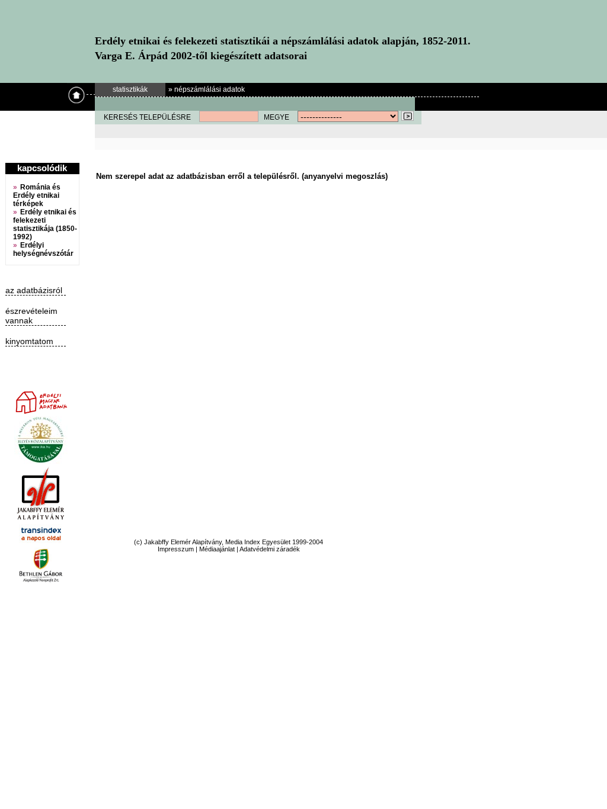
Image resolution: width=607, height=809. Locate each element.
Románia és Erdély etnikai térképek (36, 195)
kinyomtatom (29, 341)
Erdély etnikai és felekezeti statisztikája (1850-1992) (45, 224)
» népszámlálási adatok (206, 89)
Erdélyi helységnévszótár (43, 249)
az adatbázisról (33, 290)
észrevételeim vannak (31, 315)
